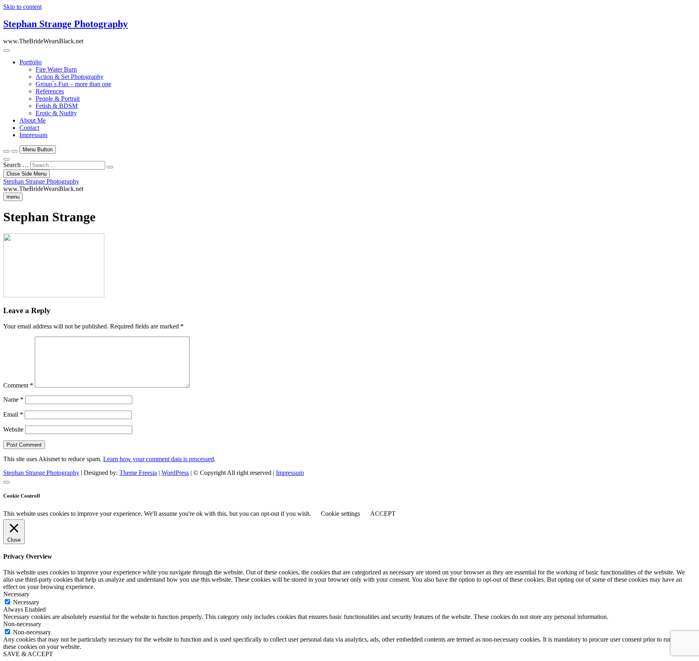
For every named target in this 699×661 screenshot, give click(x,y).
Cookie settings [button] (340, 513)
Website (13, 429)
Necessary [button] (16, 594)
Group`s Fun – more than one (73, 84)
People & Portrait (58, 98)
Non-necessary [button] (22, 624)
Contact (29, 127)
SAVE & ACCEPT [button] (28, 653)
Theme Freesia (138, 472)
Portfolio (30, 62)
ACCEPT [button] (383, 513)
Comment (18, 385)
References (50, 91)
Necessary (26, 602)
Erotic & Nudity (56, 113)
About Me (32, 120)
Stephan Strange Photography (65, 24)
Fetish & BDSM (57, 105)
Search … (16, 164)
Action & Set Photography (70, 76)
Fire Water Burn (56, 69)
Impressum (33, 134)
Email (13, 414)
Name (13, 399)
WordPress (175, 472)
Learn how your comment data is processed (158, 458)
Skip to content (22, 6)
